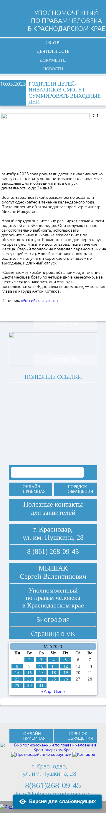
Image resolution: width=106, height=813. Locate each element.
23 (29, 679)
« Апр (46, 691)
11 (53, 666)
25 (53, 679)
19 (65, 672)
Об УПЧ (53, 42)
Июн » (59, 691)
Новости (53, 69)
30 (29, 685)
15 (17, 672)
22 (17, 679)
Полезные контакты (53, 504)
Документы (53, 60)
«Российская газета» (39, 300)
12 (65, 666)
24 (41, 679)
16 (29, 672)
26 (65, 679)
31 (41, 685)
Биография (53, 619)
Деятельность (53, 51)
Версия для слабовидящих (62, 801)
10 (41, 666)
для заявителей (53, 512)
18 (53, 672)
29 (17, 685)
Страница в (53, 633)
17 (41, 672)
